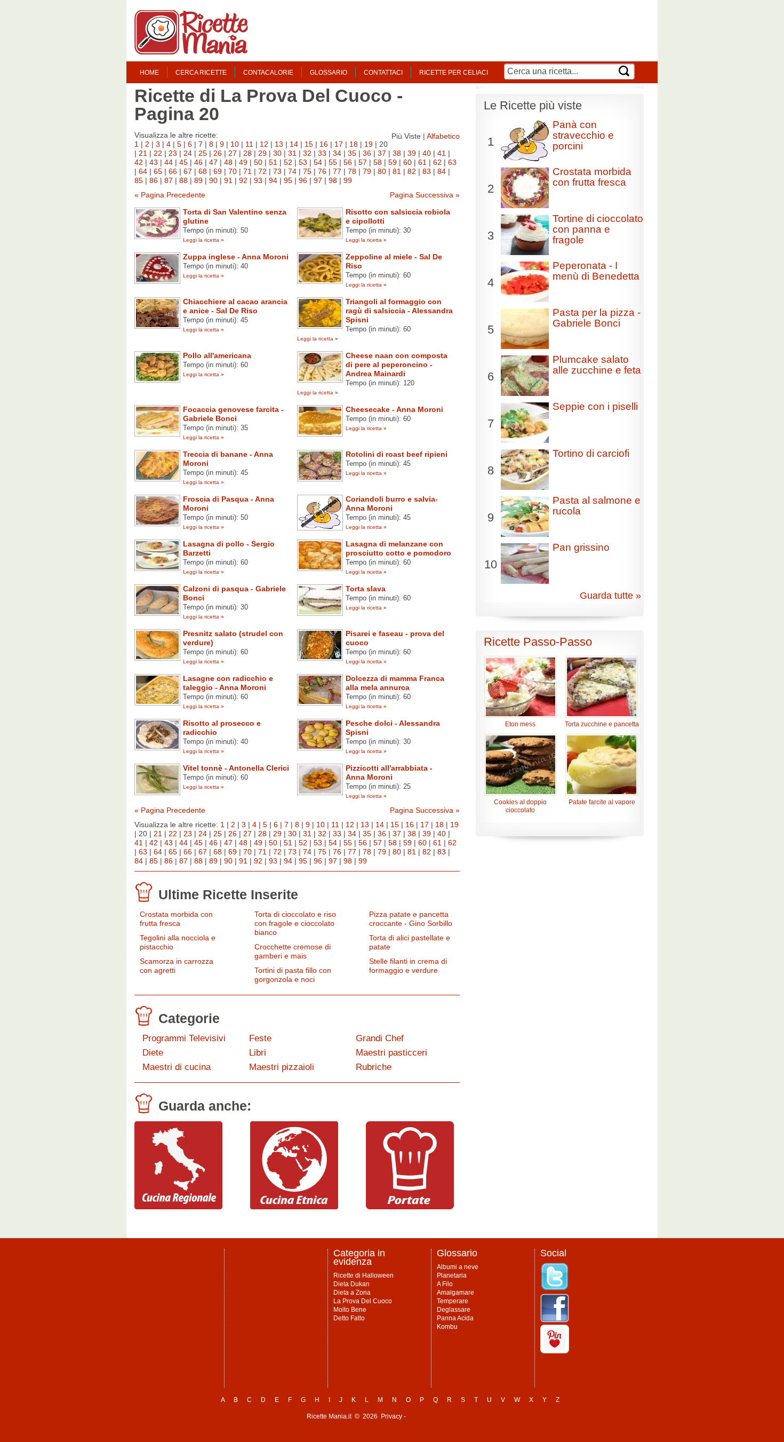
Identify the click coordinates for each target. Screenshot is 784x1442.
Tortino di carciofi (591, 453)
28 (247, 153)
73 (277, 171)
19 (368, 144)
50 (258, 162)
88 (183, 180)
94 (273, 180)
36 (367, 153)
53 (303, 162)
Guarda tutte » (610, 595)
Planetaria (452, 1275)
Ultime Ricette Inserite (228, 894)
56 (347, 162)
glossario (328, 72)
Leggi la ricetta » (203, 240)
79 (367, 171)
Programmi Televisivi (184, 1038)
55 (333, 162)
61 (422, 162)
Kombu (447, 1326)
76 (322, 171)
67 (187, 171)
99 (347, 180)
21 (143, 153)
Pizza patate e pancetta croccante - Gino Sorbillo (410, 919)
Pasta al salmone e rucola (597, 506)
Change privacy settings (442, 1416)
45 (183, 162)
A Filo (445, 1284)
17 (338, 144)
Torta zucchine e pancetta (602, 724)
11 (249, 144)
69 (217, 171)
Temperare (452, 1301)
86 (153, 180)
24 (187, 153)
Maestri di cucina (176, 1067)
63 (452, 162)
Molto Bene (349, 1309)
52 (288, 162)
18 (353, 144)
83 (426, 171)
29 (262, 153)
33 (322, 153)
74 (292, 171)
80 (382, 171)
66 (173, 171)
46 (198, 162)
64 (143, 171)
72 (262, 171)
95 (288, 180)
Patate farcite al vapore (602, 802)
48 (228, 162)
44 (168, 162)
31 (292, 153)
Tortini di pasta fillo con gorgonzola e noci (292, 975)
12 (264, 144)
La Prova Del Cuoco (362, 1301)
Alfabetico (443, 136)
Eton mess (520, 724)
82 (411, 171)
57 (362, 162)
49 (243, 162)
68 (202, 171)
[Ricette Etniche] (294, 1206)
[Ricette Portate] (410, 1206)
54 (318, 162)
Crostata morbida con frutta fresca (176, 919)
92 (243, 180)
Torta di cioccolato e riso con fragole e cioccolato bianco (295, 923)
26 (217, 153)
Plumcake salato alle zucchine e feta (597, 365)
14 (294, 144)
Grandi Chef (380, 1038)
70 (232, 171)
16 (323, 144)
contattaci (383, 72)
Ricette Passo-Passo (538, 641)
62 (437, 162)
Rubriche (373, 1067)
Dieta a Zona (352, 1292)
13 (279, 144)
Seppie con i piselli (595, 406)
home (149, 72)
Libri (257, 1052)
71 (247, 171)
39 (411, 153)
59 (392, 162)
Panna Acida (455, 1318)
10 (234, 144)
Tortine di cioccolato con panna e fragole (598, 229)
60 (407, 162)
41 (441, 153)
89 (198, 180)
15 (309, 144)
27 (232, 153)
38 (397, 153)
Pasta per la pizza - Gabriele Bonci (597, 318)
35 (352, 153)
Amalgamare (455, 1292)
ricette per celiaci (453, 72)
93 (258, 180)
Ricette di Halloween (363, 1275)
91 (228, 180)
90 (213, 180)
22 (158, 153)
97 (318, 180)
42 (138, 162)
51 (273, 162)
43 (153, 162)
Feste (260, 1038)
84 (441, 171)
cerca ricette (201, 72)
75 (307, 171)
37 (382, 153)
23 (173, 153)
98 (333, 180)
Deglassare (453, 1309)
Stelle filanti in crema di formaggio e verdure (408, 965)
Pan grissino (581, 547)
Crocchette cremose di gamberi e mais (292, 951)
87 (168, 180)
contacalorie (268, 72)
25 (202, 153)
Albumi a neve (457, 1267)
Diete (152, 1052)
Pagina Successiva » (425, 195)
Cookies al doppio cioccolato (520, 806)
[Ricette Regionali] (178, 1206)
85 (138, 180)
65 (158, 171)
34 (337, 153)
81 (397, 171)
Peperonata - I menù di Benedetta (596, 271)
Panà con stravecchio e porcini (583, 135)
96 (303, 180)
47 (213, 162)
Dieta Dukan (351, 1284)
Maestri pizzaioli (281, 1067)
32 (307, 153)
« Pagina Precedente (169, 195)
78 (352, 171)
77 (337, 171)
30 (277, 153)
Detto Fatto (349, 1318)
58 (377, 162)
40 (426, 153)
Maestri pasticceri (391, 1052)
